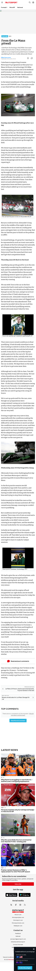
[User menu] (33, 2)
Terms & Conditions (8, 957)
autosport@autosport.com (18, 939)
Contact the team (18, 944)
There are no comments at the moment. (18, 714)
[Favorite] (28, 58)
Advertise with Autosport (18, 941)
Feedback (18, 933)
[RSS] (25, 905)
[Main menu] (2, 2)
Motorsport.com (18, 920)
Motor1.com (18, 914)
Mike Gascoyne (6, 57)
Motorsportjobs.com (18, 917)
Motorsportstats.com (18, 923)
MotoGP (12, 7)
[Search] (29, 2)
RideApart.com (18, 925)
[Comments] (32, 58)
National (20, 7)
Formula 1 (4, 7)
